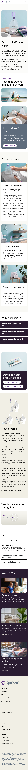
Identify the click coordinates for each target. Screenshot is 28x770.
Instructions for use (7, 709)
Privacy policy (5, 737)
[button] (14, 95)
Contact (3, 720)
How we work (5, 698)
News (3, 726)
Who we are (4, 691)
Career (3, 723)
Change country (5, 729)
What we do (4, 695)
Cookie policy (5, 740)
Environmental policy (7, 743)
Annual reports (5, 701)
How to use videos (6, 712)
